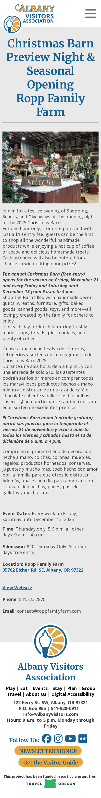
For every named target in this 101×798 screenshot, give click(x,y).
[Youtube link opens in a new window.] (71, 740)
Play (10, 688)
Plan (72, 688)
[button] (90, 13)
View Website (17, 587)
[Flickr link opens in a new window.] (85, 740)
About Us (36, 694)
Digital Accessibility (72, 694)
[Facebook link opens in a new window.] (46, 740)
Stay (57, 688)
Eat (24, 688)
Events (40, 688)
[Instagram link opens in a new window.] (59, 740)
